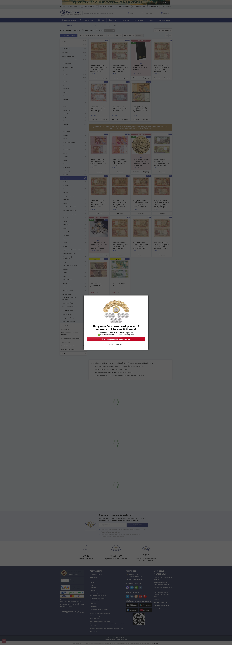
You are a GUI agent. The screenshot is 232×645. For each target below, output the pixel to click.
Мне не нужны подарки (116, 344)
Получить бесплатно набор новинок (116, 339)
